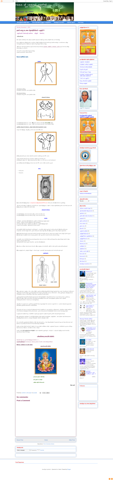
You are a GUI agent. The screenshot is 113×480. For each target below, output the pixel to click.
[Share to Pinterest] (49, 393)
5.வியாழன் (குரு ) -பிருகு (85, 72)
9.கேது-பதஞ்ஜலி (83, 83)
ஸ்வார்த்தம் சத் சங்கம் (59, 22)
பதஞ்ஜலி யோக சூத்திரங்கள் (86, 236)
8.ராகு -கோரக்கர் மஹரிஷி (85, 80)
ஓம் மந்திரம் (88, 339)
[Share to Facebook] (47, 393)
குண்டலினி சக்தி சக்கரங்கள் (86, 215)
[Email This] (43, 393)
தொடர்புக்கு (80, 22)
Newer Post (20, 440)
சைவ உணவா (83, 223)
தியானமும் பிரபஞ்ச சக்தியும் (86, 318)
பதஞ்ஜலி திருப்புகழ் (84, 233)
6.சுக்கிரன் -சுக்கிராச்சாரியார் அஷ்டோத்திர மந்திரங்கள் (86, 75)
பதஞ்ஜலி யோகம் (83, 238)
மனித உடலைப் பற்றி (84, 251)
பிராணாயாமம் (83, 243)
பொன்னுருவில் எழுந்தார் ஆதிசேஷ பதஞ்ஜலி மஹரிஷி (87, 116)
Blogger (69, 469)
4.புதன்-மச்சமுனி (84, 69)
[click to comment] (109, 479)
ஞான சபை (82, 226)
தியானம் (82, 228)
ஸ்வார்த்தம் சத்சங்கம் (84, 263)
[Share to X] (46, 393)
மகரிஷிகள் (82, 246)
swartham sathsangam (27, 392)
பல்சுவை (81, 241)
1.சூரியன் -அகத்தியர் (85, 61)
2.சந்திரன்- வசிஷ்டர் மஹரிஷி (86, 64)
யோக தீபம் (82, 253)
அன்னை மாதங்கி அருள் (85, 208)
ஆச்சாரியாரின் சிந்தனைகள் (86, 210)
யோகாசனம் (82, 256)
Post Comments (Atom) (49, 444)
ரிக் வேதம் (82, 258)
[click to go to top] (112, 479)
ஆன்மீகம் (82, 213)
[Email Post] (40, 392)
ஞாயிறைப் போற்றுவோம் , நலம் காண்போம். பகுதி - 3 (90, 372)
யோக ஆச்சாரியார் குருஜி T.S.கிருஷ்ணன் (41, 22)
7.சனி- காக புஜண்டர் (84, 78)
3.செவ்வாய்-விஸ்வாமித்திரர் (86, 66)
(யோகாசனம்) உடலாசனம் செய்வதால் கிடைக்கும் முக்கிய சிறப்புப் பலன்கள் (91, 285)
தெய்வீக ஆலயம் (71, 22)
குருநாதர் (82, 218)
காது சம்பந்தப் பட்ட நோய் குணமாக (90, 306)
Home (46, 440)
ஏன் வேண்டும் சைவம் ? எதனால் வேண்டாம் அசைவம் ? (91, 329)
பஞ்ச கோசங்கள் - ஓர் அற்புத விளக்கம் (91, 296)
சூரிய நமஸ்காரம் (83, 220)
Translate (42, 450)
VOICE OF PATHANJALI (85, 193)
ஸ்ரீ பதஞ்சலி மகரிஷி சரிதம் (23, 22)
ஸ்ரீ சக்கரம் (82, 261)
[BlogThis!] (44, 393)
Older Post (72, 440)
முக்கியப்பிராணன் (90, 349)
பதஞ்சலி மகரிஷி (83, 231)
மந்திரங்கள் (82, 248)
